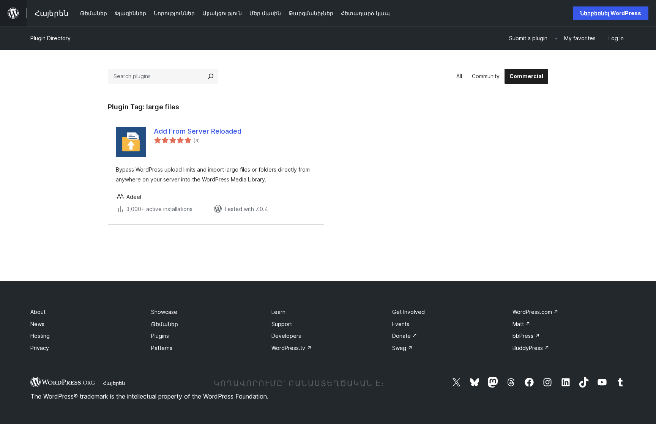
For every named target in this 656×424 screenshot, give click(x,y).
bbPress (526, 336)
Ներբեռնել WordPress (610, 13)
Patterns (161, 348)
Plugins (160, 336)
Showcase (164, 312)
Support (281, 324)
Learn (278, 312)
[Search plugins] (210, 76)
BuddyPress (530, 348)
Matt (521, 324)
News (37, 324)
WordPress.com (535, 312)
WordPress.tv (291, 348)
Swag (402, 348)
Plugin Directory (50, 38)
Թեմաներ (164, 324)
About (38, 312)
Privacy (39, 348)
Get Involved (408, 312)
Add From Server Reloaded (197, 131)
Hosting (40, 336)
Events (400, 324)
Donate (404, 336)
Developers (286, 336)
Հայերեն (114, 383)
